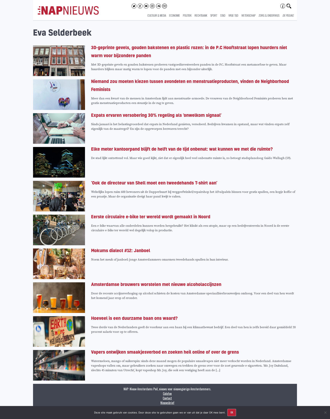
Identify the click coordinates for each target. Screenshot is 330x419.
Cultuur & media (156, 15)
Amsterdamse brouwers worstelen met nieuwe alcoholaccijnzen (156, 284)
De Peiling (288, 15)
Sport (213, 15)
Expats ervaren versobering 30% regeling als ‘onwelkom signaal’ (156, 115)
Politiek (187, 15)
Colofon (167, 393)
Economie (174, 15)
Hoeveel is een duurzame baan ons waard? (134, 318)
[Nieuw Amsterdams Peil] (68, 14)
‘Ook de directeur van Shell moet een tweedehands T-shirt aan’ (154, 183)
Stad (222, 15)
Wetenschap (248, 15)
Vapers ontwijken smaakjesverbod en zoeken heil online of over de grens (165, 352)
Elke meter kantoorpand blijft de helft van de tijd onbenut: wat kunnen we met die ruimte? (182, 149)
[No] (325, 412)
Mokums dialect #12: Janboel (120, 250)
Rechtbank (201, 15)
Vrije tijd (233, 15)
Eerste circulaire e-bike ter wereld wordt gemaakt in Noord (150, 216)
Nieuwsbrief (167, 402)
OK (232, 412)
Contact (167, 398)
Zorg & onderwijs (269, 15)
